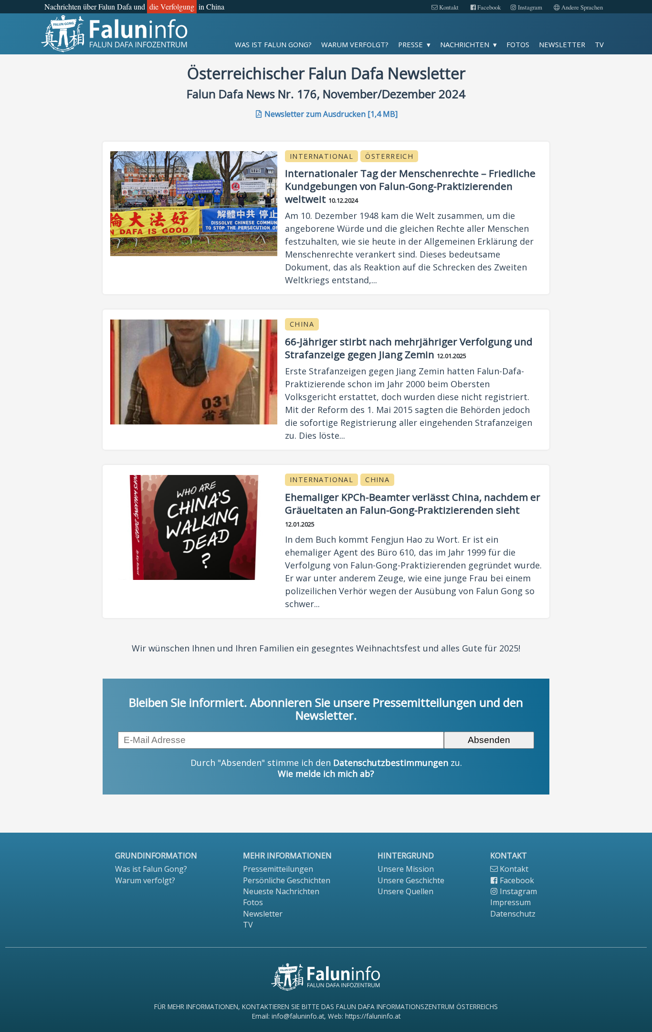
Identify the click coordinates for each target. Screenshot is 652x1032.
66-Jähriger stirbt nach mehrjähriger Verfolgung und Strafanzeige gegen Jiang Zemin (409, 348)
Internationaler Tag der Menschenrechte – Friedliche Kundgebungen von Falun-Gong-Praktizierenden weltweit (410, 186)
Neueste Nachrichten (281, 891)
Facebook (488, 7)
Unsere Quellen (405, 891)
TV (599, 44)
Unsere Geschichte (411, 880)
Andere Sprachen (581, 7)
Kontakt (448, 7)
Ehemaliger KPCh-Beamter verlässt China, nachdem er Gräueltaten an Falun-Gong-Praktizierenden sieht (412, 503)
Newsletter (562, 44)
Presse (410, 44)
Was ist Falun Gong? (273, 44)
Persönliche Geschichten (286, 880)
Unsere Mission (406, 869)
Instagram (529, 7)
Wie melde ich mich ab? (326, 773)
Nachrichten (464, 44)
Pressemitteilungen (278, 869)
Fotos (517, 44)
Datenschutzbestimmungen (390, 762)
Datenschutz (513, 913)
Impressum (510, 902)
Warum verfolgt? (355, 44)
